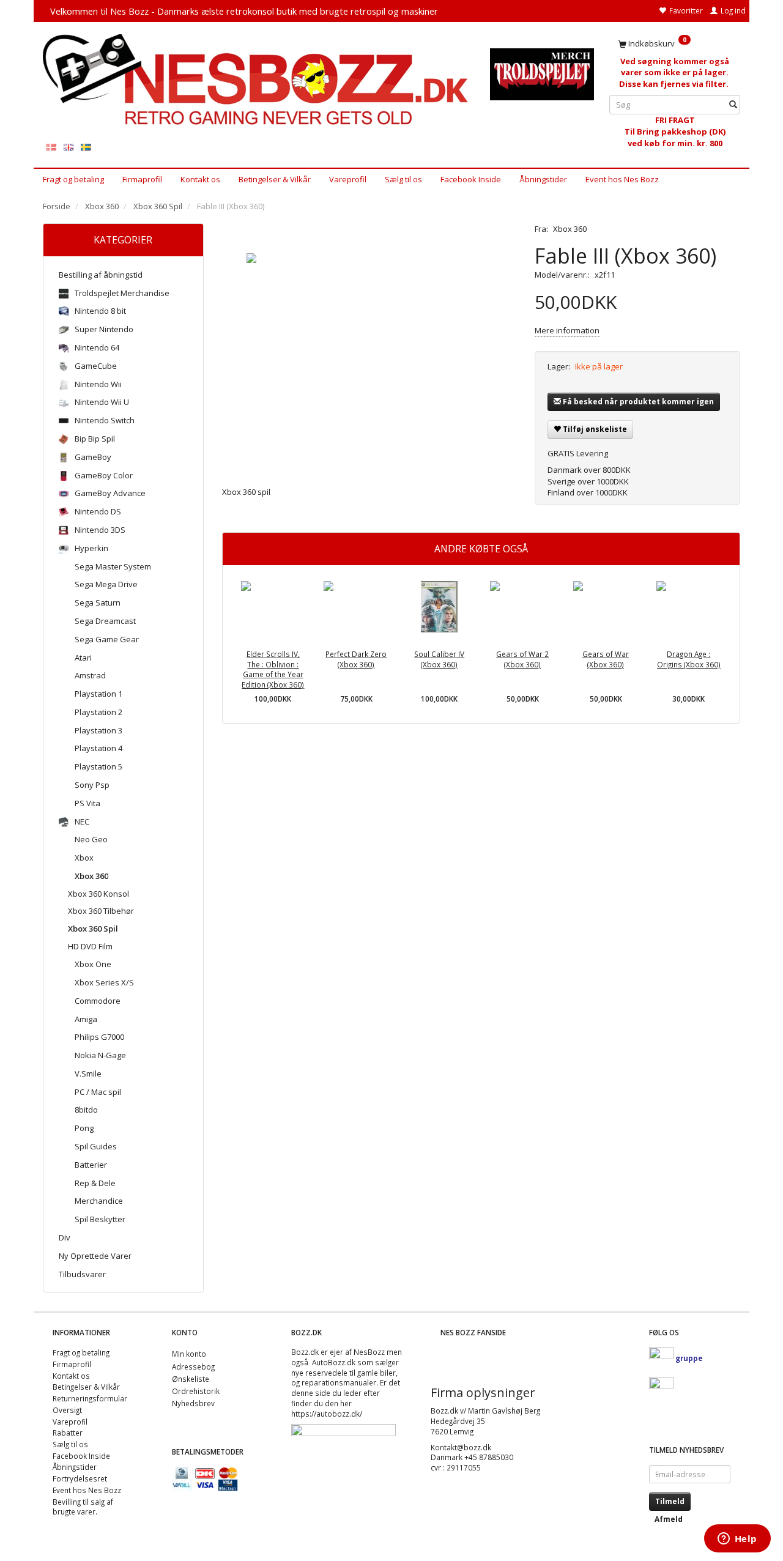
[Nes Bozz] (257, 80)
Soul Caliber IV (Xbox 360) (439, 659)
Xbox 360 (570, 228)
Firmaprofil (142, 179)
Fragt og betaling (73, 179)
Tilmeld (670, 1501)
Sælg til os (403, 179)
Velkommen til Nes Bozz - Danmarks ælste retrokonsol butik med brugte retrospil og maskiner (244, 11)
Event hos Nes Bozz (622, 179)
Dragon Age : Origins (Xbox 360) (689, 659)
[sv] (85, 146)
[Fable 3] (369, 345)
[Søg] (733, 105)
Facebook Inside (470, 179)
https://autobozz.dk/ (326, 1413)
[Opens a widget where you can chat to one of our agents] (737, 1539)
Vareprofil (347, 179)
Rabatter (68, 1432)
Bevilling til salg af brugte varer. (83, 1507)
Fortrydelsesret (80, 1478)
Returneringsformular (90, 1398)
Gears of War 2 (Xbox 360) (522, 659)
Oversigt (67, 1410)
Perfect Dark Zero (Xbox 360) (356, 659)
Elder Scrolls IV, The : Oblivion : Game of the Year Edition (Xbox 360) (273, 669)
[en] (68, 146)
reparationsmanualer (339, 1382)
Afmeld (669, 1519)
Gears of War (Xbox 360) (605, 659)
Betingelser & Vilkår (275, 179)
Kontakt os (200, 179)
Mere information (567, 330)
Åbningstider (543, 179)
